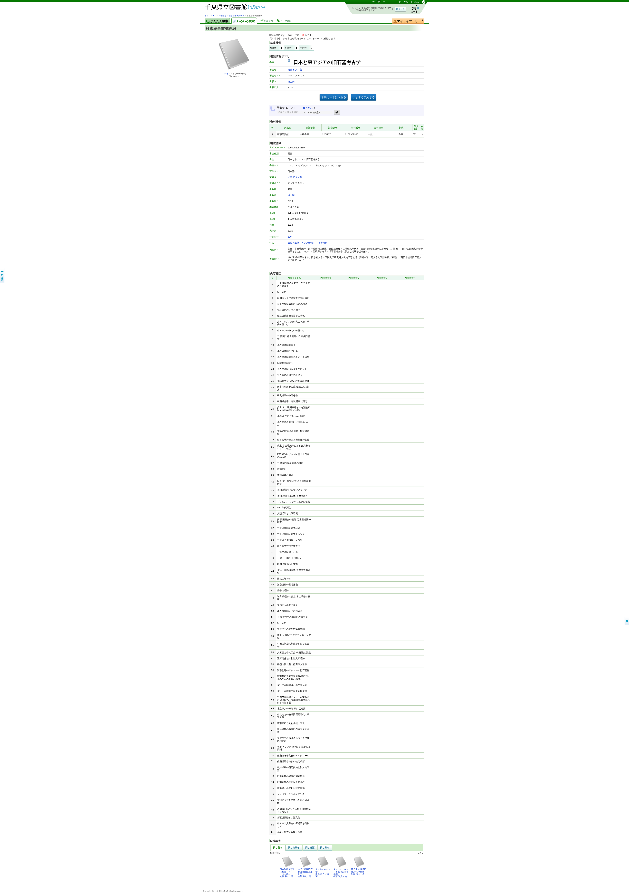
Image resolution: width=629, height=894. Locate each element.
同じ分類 (309, 847)
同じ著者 (277, 847)
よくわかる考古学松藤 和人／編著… (322, 873)
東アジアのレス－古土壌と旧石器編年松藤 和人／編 (340, 873)
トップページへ (626, 621)
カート (413, 9)
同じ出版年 (294, 847)
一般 (398, 2)
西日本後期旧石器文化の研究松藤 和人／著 (358, 871)
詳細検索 (223, 15)
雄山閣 (291, 81)
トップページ (211, 15)
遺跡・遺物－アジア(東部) (301, 242)
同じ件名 (324, 847)
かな (406, 2)
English (415, 2)
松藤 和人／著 (295, 69)
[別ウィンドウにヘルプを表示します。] (424, 2)
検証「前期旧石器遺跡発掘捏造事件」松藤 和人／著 (305, 873)
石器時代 (322, 242)
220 (290, 236)
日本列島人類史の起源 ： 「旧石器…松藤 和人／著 (287, 873)
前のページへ (2, 275)
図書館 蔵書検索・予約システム (239, 7)
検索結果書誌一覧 (236, 15)
